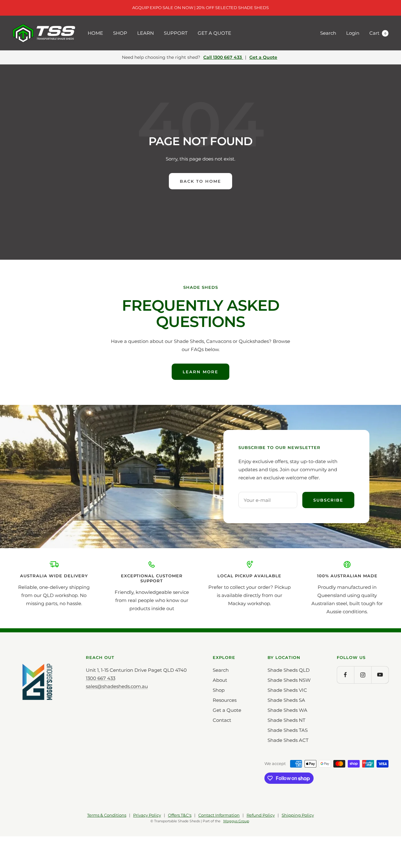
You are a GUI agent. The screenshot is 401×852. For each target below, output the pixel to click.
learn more (200, 371)
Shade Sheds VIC (287, 690)
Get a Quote (263, 57)
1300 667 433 (100, 678)
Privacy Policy (147, 815)
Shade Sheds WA (287, 710)
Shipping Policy (298, 815)
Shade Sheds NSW (289, 680)
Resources (225, 700)
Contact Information (219, 815)
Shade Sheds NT (286, 720)
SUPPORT (176, 33)
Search (328, 33)
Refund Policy (261, 815)
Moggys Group (236, 821)
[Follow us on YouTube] (379, 674)
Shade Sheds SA (286, 700)
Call (222, 57)
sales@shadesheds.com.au (117, 686)
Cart (377, 33)
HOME (95, 33)
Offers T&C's (179, 815)
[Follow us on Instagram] (362, 674)
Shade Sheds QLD (289, 670)
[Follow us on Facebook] (345, 674)
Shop (219, 690)
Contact (222, 720)
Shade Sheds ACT (288, 740)
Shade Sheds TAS (288, 730)
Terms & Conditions (106, 815)
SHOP (120, 33)
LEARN (145, 33)
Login (352, 33)
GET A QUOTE (214, 33)
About (220, 680)
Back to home (200, 181)
